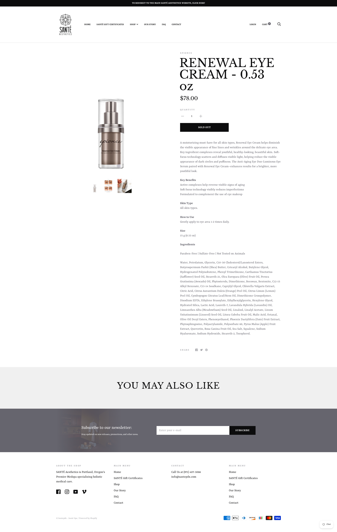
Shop (133, 24)
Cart (266, 24)
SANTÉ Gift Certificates (110, 24)
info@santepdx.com (183, 476)
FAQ (164, 24)
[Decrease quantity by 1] (182, 116)
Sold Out (204, 127)
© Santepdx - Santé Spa (66, 518)
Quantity (187, 110)
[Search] (279, 24)
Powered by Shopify (88, 518)
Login (253, 24)
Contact (176, 24)
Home (87, 24)
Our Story (150, 24)
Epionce (186, 53)
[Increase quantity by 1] (200, 116)
